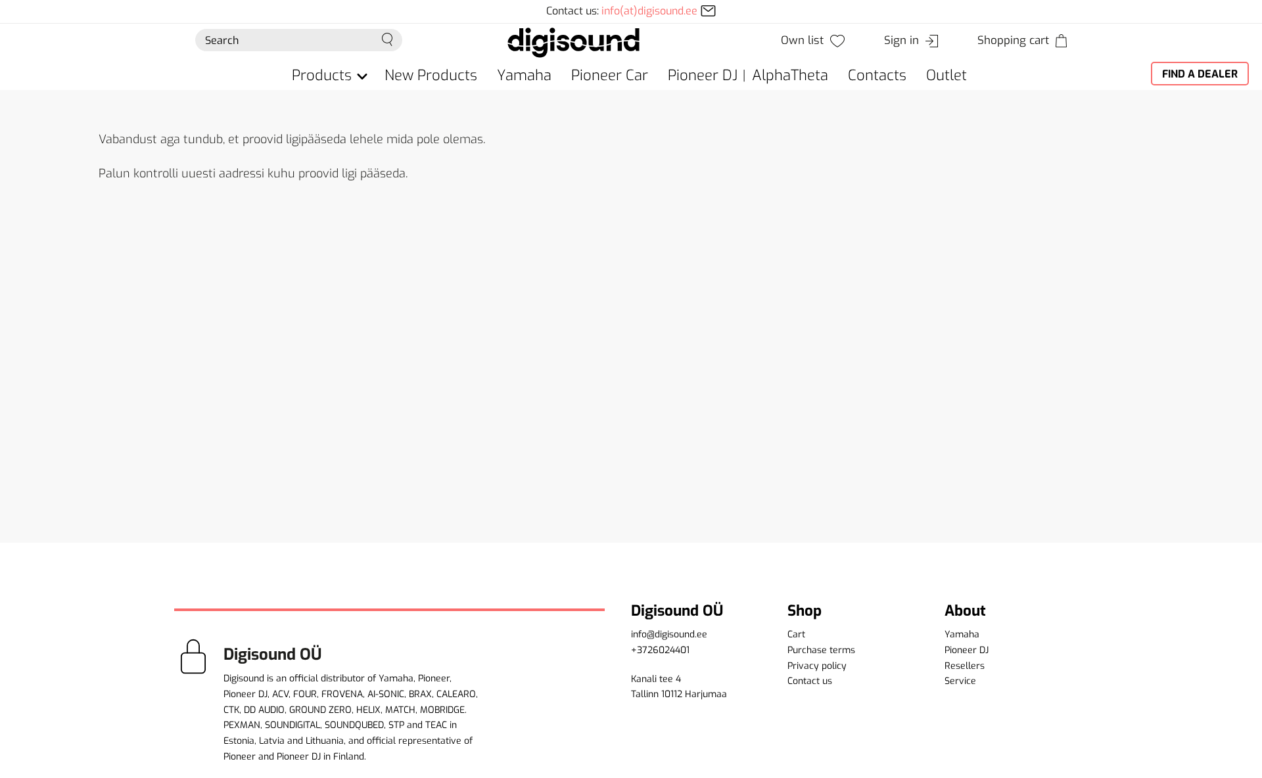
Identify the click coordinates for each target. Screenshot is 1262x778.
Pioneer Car (609, 75)
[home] (573, 41)
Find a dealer (1200, 74)
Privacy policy (817, 666)
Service (960, 681)
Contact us (809, 681)
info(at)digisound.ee (649, 11)
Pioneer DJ (967, 650)
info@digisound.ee (669, 634)
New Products (431, 75)
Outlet (946, 75)
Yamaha (524, 75)
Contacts (877, 75)
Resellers (965, 666)
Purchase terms (821, 650)
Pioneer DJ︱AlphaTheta (748, 75)
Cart (796, 634)
